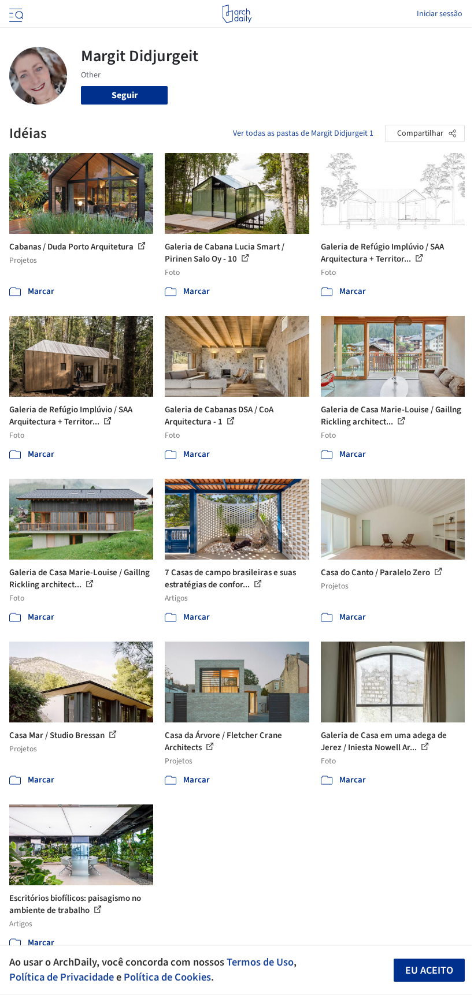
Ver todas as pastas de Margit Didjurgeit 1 (303, 133)
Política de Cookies (167, 977)
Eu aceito (429, 970)
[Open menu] (15, 14)
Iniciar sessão (439, 14)
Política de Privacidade (61, 977)
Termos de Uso (260, 962)
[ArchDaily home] (236, 14)
